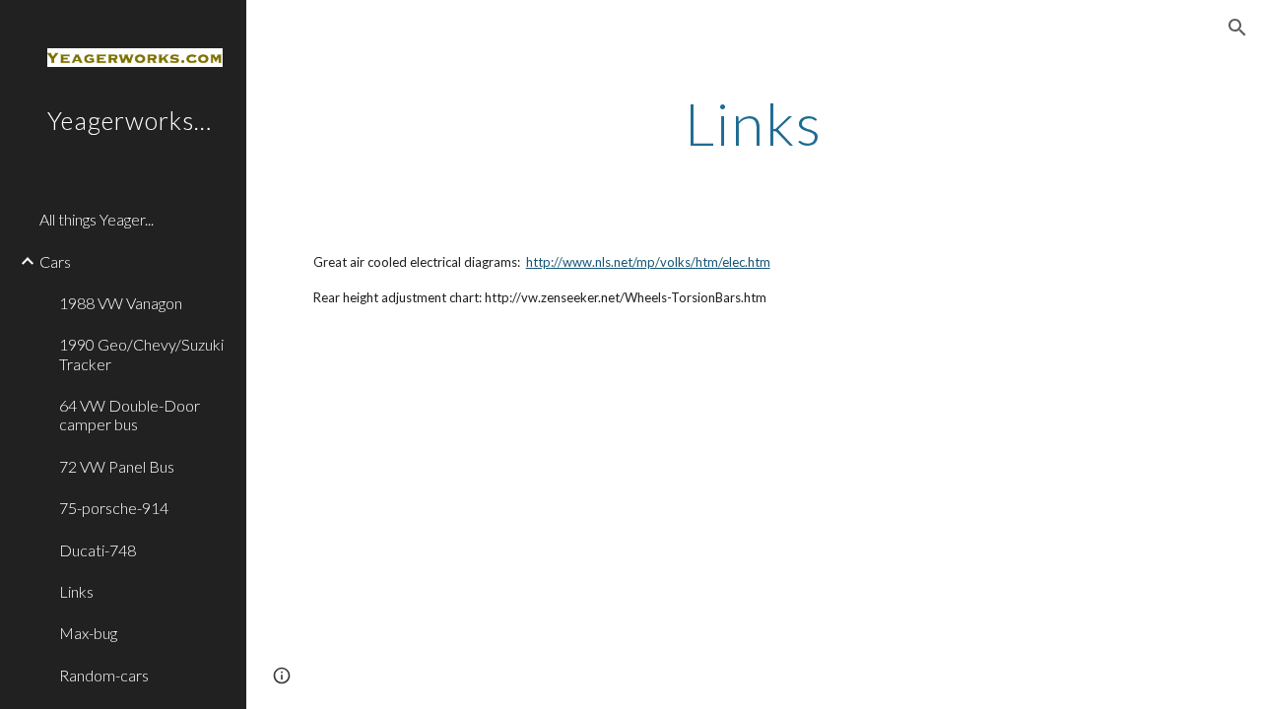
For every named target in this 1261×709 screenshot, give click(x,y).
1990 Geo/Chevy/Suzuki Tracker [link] (141, 353)
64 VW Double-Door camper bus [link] (129, 414)
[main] (753, 123)
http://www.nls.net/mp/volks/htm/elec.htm (648, 262)
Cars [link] (55, 261)
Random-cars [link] (104, 675)
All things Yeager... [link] (96, 219)
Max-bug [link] (88, 632)
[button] (1237, 27)
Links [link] (76, 591)
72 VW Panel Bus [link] (116, 466)
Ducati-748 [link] (97, 550)
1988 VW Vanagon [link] (120, 302)
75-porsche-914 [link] (113, 507)
